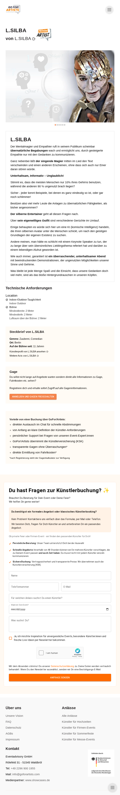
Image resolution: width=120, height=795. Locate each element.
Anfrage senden (60, 677)
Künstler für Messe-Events (78, 739)
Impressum (13, 739)
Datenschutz (13, 727)
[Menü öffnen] (109, 9)
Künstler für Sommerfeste (78, 733)
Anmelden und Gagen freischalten (33, 396)
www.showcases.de (37, 780)
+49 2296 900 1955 (23, 768)
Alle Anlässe (69, 715)
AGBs (9, 733)
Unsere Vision (14, 715)
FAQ (8, 721)
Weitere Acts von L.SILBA (23, 355)
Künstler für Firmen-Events (78, 727)
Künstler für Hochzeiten (76, 721)
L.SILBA (23, 38)
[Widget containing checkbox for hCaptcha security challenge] (60, 653)
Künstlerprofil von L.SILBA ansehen (27, 351)
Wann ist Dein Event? (20, 605)
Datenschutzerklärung (62, 666)
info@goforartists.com (26, 774)
